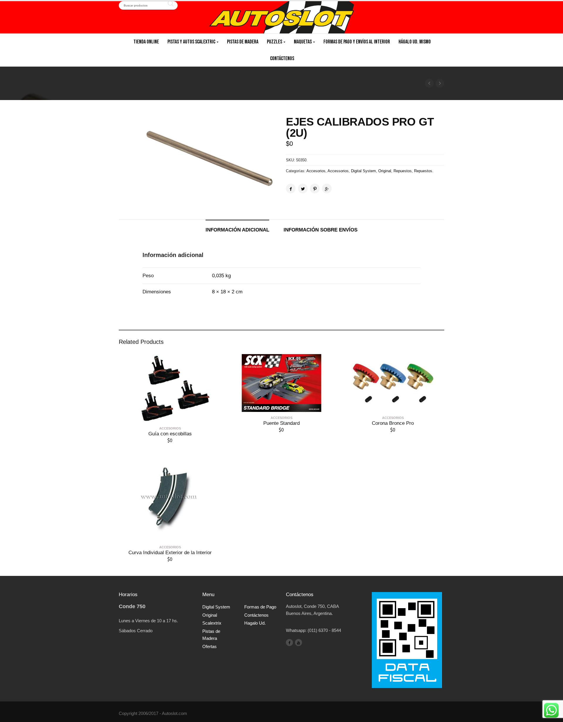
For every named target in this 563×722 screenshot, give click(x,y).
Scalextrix (211, 622)
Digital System (363, 171)
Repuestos (403, 171)
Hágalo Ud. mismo (414, 42)
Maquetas (303, 42)
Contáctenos (282, 58)
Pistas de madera (242, 42)
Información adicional (237, 230)
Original (384, 171)
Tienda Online (146, 42)
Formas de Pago (260, 606)
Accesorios (315, 171)
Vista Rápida (170, 418)
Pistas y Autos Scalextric (191, 42)
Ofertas (209, 646)
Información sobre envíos (320, 230)
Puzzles (274, 42)
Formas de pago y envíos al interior (356, 42)
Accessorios (338, 171)
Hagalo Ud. (255, 622)
